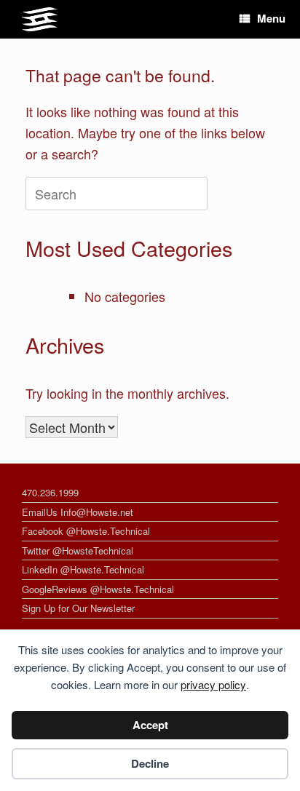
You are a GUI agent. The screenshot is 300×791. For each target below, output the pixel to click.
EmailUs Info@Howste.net (77, 512)
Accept (150, 725)
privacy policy (213, 684)
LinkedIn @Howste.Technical (83, 569)
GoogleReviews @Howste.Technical (98, 589)
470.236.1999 (50, 492)
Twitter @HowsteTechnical (77, 550)
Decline (150, 763)
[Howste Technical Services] (40, 19)
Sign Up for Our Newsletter (78, 608)
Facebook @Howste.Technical (86, 531)
